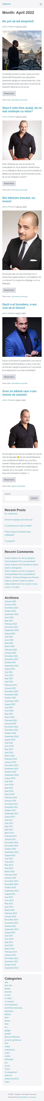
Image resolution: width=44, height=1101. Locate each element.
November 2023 (11, 608)
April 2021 (9, 682)
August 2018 (10, 778)
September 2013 (12, 968)
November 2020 (11, 695)
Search (8, 494)
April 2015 (9, 907)
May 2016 (9, 865)
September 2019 (12, 736)
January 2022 (10, 653)
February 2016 (11, 875)
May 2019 (9, 749)
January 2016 (10, 878)
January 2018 (10, 801)
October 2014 (10, 926)
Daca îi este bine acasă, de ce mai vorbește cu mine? (22, 109)
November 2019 (11, 730)
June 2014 (9, 939)
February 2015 (11, 913)
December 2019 (11, 727)
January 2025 (10, 601)
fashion (8, 1014)
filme (7, 1018)
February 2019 (11, 759)
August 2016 (10, 855)
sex (6, 1063)
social (7, 1066)
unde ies (8, 1075)
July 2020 (9, 707)
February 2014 (11, 952)
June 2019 (9, 746)
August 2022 (10, 634)
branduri (8, 992)
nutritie (7, 1056)
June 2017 (9, 823)
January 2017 (10, 839)
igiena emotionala (18, 486)
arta (6, 982)
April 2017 (9, 830)
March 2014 (10, 949)
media (7, 1047)
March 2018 (10, 794)
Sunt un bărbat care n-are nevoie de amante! (19, 393)
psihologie (9, 1059)
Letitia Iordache (11, 584)
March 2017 (10, 833)
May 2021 (9, 679)
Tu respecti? (10, 541)
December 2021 (11, 656)
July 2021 (9, 672)
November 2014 (11, 923)
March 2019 (10, 756)
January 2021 (10, 688)
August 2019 (10, 740)
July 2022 (9, 637)
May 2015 (9, 904)
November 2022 (11, 627)
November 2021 (11, 659)
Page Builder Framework (26, 1097)
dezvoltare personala (19, 100)
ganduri (8, 1034)
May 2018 (9, 788)
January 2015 (10, 916)
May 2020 (9, 714)
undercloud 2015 (12, 1079)
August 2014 (10, 933)
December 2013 (11, 958)
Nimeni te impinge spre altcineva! (18, 520)
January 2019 (10, 762)
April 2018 (9, 791)
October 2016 (10, 849)
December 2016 (11, 843)
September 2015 (12, 891)
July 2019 (9, 743)
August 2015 (10, 894)
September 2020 (12, 701)
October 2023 (10, 611)
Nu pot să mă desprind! (18, 21)
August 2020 (10, 704)
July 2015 (9, 897)
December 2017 (11, 804)
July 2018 (9, 781)
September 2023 (12, 614)
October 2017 (10, 810)
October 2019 (10, 733)
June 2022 (9, 640)
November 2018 (11, 769)
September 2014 (12, 929)
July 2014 (9, 936)
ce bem (8, 995)
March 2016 (10, 872)
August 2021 (10, 669)
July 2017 (9, 820)
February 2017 (11, 836)
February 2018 (11, 797)
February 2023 (11, 624)
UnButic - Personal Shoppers (17, 577)
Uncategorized (11, 1072)
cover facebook (11, 1005)
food (6, 1024)
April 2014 (9, 945)
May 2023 (9, 621)
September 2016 (12, 852)
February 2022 (11, 650)
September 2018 (12, 775)
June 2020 (9, 711)
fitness (7, 1021)
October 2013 (10, 965)
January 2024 (10, 605)
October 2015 (10, 887)
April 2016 (9, 868)
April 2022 (9, 643)
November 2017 (11, 807)
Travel (7, 1069)
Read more (10, 94)
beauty (7, 989)
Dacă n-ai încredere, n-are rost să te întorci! (19, 306)
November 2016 (11, 846)
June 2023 (9, 617)
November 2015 (11, 884)
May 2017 (9, 826)
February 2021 (11, 685)
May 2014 (9, 942)
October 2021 (10, 662)
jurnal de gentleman (13, 1040)
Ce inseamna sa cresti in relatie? (18, 526)
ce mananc (9, 1001)
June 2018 (9, 785)
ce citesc (8, 998)
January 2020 (10, 724)
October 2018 (10, 772)
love (6, 1043)
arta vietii (8, 985)
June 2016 (9, 862)
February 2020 (11, 720)
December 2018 (11, 765)
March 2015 (10, 910)
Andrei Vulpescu (11, 558)
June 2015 (9, 900)
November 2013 (11, 962)
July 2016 (9, 859)
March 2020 (10, 717)
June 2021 (9, 675)
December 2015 (11, 881)
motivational (10, 1050)
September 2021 (12, 666)
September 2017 (12, 814)
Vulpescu (6, 4)
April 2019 (9, 753)
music (7, 1053)
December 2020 (11, 691)
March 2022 (10, 646)
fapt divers (9, 1011)
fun (6, 1027)
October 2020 (10, 698)
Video (7, 1082)
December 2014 (11, 920)
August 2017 (10, 817)
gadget (7, 1030)
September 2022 (12, 630)
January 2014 (10, 955)
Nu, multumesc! (11, 514)
